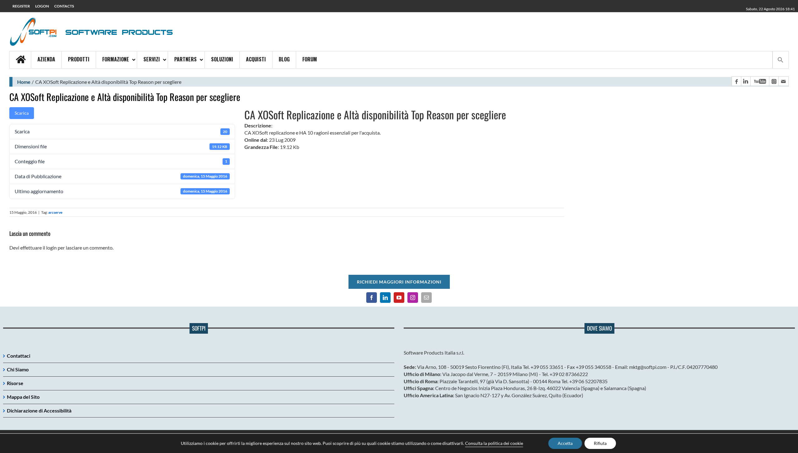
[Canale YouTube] (759, 81)
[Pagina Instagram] (773, 81)
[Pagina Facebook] (736, 81)
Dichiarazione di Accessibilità (39, 410)
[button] (780, 59)
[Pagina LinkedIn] (745, 81)
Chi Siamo (18, 369)
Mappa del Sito (23, 397)
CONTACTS (64, 6)
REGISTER (21, 6)
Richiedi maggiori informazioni (399, 281)
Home (24, 82)
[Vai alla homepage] (20, 60)
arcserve (55, 212)
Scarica (22, 113)
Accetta (565, 443)
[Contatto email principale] (783, 81)
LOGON (42, 6)
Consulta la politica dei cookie (494, 443)
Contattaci (18, 356)
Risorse (15, 383)
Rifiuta (600, 443)
